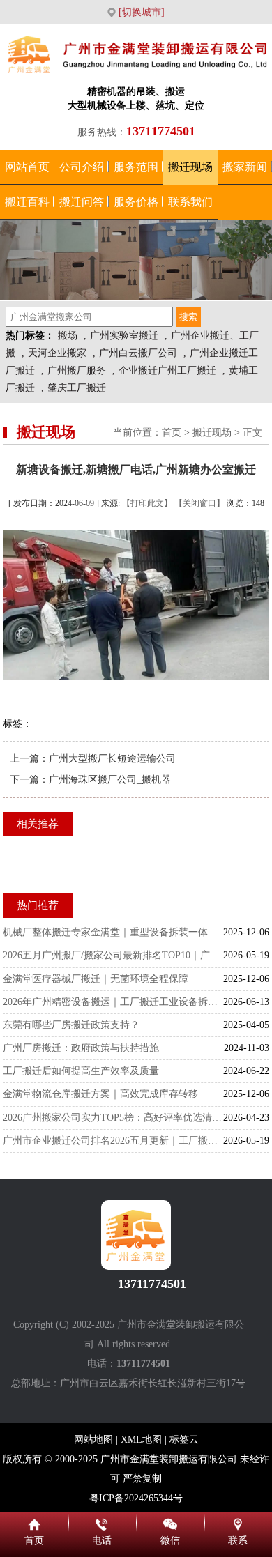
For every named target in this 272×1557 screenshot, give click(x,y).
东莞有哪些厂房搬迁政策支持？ (71, 1025)
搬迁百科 (27, 202)
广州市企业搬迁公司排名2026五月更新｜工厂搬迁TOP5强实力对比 (113, 1140)
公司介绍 (81, 167)
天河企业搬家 (57, 353)
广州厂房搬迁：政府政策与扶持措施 (81, 1048)
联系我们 (190, 202)
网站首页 (27, 167)
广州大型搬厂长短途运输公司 (112, 758)
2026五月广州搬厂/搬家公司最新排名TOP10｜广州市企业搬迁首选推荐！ (113, 955)
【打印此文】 (147, 503)
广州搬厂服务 (76, 370)
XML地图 (141, 1439)
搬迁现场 (190, 167)
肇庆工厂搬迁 (76, 388)
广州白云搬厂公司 (138, 353)
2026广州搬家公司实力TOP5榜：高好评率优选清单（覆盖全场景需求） (113, 1117)
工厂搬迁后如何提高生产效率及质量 (81, 1071)
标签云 (184, 1439)
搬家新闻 (244, 167)
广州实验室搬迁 (124, 335)
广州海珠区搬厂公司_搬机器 (110, 779)
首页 (171, 432)
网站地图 (93, 1439)
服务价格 (136, 202)
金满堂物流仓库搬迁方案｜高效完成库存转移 (100, 1094)
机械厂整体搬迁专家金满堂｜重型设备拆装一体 (105, 932)
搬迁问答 (81, 202)
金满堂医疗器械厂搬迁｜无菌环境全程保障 (95, 979)
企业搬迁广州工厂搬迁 (167, 370)
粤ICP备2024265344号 (136, 1498)
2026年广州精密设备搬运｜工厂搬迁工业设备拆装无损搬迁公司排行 (113, 1002)
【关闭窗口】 (199, 503)
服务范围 (136, 167)
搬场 (67, 335)
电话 (102, 1522)
